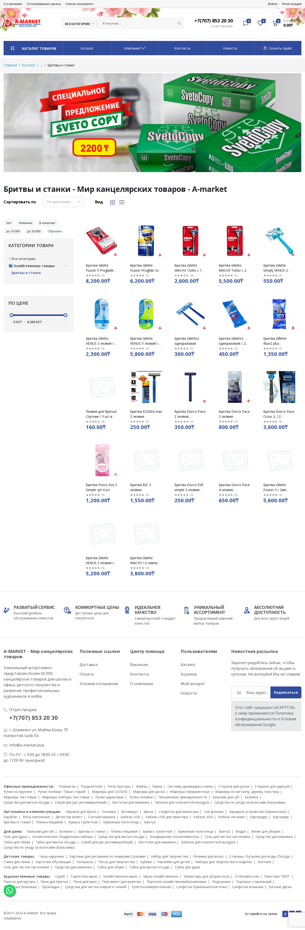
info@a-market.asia (26, 745)
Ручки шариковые (109, 797)
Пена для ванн (85, 881)
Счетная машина (101, 817)
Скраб (60, 876)
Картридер (258, 817)
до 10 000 (13, 231)
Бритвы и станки (17, 822)
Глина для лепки (17, 862)
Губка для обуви (17, 842)
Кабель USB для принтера (167, 817)
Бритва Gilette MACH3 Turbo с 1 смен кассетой (188, 270)
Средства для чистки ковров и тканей (95, 887)
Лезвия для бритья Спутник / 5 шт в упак (101, 416)
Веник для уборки (265, 831)
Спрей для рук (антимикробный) (81, 802)
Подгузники (221, 881)
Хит (9, 223)
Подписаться (286, 692)
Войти (272, 3)
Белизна (251, 797)
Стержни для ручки (233, 786)
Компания (132, 48)
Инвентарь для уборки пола (206, 876)
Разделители (91, 786)
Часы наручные (52, 856)
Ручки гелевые (141, 797)
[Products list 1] (152, 122)
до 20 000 (34, 231)
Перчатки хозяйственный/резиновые (177, 881)
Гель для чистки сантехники (227, 836)
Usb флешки (214, 811)
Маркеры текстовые (20, 797)
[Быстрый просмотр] (118, 226)
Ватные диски (280, 887)
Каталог (87, 48)
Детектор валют (69, 817)
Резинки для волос (208, 856)
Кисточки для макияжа (130, 802)
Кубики (146, 862)
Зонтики (264, 862)
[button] (285, 23)
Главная (10, 65)
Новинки (25, 223)
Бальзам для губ (226, 797)
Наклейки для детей (173, 862)
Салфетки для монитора (178, 811)
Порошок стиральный (253, 881)
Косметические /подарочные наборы (62, 836)
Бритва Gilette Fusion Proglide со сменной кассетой (145, 270)
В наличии (47, 223)
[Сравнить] (118, 238)
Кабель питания (231, 817)
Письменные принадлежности (182, 797)
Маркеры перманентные (190, 791)
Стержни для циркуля (272, 786)
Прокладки (50, 887)
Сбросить (55, 231)
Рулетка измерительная (151, 887)
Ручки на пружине (18, 791)
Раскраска (84, 862)
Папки (157, 786)
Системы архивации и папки (190, 786)
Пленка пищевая (49, 822)
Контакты (182, 48)
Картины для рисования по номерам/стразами (107, 856)
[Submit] (179, 23)
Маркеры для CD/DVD (109, 791)
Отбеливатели (247, 876)
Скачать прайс (280, 48)
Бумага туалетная (83, 822)
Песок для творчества (116, 862)
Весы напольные (36, 817)
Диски (148, 811)
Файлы (141, 786)
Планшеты (67, 786)
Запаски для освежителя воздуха (182, 802)
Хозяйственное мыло (120, 876)
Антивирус (129, 811)
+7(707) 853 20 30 (33, 717)
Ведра (241, 831)
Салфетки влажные (248, 887)
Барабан (10, 817)
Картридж (281, 817)
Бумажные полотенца (121, 822)
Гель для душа (15, 836)
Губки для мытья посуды (56, 842)
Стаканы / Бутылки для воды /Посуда (259, 856)
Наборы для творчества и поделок (223, 862)
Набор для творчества (169, 856)
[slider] (11, 315)
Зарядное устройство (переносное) (258, 811)
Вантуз (150, 822)
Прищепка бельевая (20, 887)
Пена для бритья (54, 881)
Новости (230, 48)
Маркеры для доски (149, 791)
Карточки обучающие (53, 862)
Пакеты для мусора (19, 881)
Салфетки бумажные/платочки (201, 887)
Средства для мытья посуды (27, 802)
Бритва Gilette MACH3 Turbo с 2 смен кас (232, 270)
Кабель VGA (203, 817)
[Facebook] (285, 914)
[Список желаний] (118, 232)
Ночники (109, 811)
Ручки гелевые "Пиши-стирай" (62, 791)
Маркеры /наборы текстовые (66, 797)
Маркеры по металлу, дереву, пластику (247, 791)
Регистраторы (119, 786)
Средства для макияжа (274, 836)
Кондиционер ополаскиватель (174, 836)
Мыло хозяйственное (160, 876)
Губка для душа (187, 867)
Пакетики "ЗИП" (277, 876)
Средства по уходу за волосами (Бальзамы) (249, 802)
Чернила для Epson (81, 811)
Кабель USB (130, 817)
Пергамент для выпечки (121, 881)
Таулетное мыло (84, 876)
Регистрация (291, 3)
